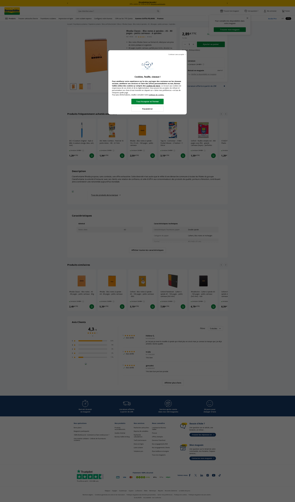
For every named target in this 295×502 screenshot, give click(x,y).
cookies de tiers (153, 86)
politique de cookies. (156, 95)
